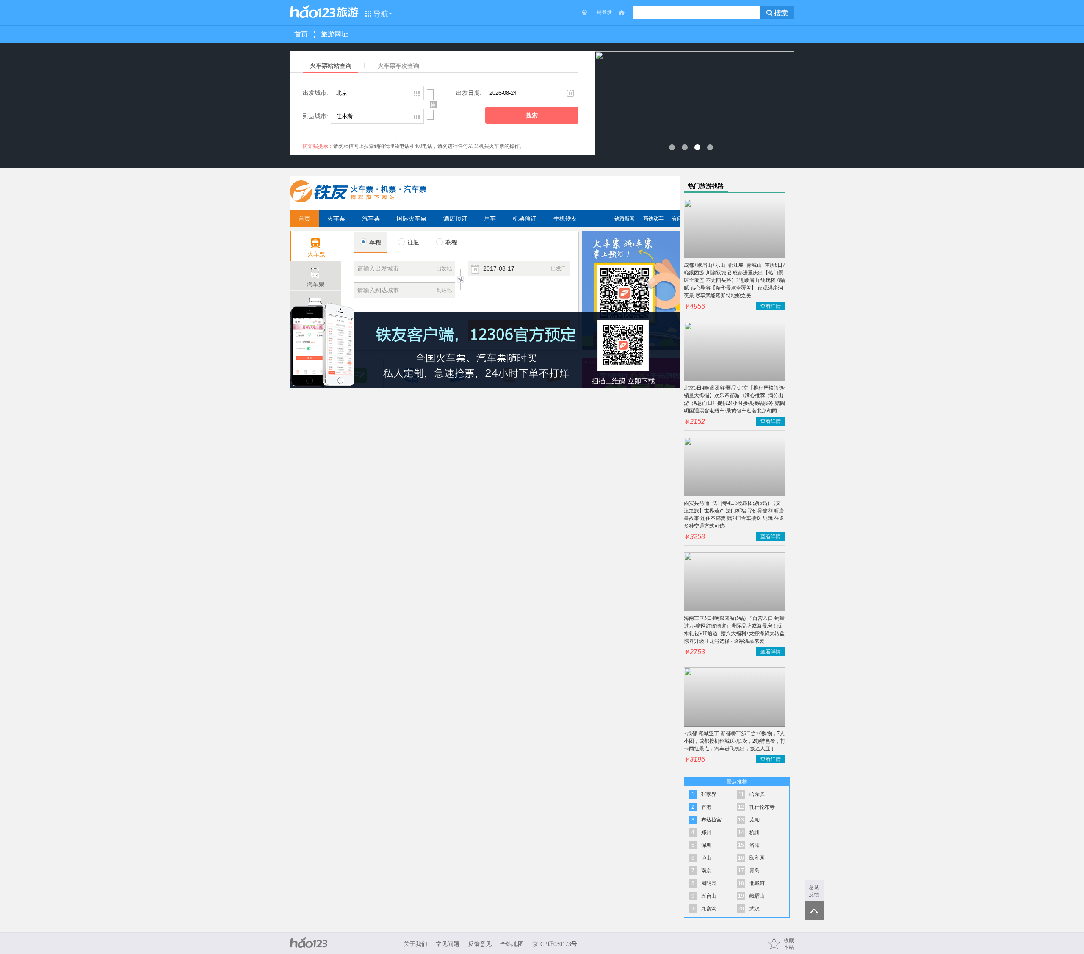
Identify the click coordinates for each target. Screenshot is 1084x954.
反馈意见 (480, 944)
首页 (301, 34)
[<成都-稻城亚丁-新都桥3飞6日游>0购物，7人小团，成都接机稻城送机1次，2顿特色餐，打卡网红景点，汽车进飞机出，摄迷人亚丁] (734, 697)
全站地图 (512, 944)
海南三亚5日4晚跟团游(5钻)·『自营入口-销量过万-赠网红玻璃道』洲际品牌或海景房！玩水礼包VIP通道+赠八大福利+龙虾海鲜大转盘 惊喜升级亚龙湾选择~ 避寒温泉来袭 (734, 629)
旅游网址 (334, 34)
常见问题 (447, 944)
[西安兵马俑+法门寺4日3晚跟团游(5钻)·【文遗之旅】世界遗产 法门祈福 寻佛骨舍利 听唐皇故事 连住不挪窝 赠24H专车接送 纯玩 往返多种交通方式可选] (734, 466)
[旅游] (348, 12)
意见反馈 (814, 891)
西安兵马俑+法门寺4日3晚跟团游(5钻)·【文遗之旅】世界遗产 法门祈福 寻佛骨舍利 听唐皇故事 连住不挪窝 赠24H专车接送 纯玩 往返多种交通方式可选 (734, 514)
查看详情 (770, 306)
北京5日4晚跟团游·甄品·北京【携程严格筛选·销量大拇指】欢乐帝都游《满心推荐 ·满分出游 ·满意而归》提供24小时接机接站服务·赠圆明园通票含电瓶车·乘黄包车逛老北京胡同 (734, 399)
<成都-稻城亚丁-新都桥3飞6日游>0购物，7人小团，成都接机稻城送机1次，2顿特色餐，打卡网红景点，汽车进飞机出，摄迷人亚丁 (734, 741)
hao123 (313, 11)
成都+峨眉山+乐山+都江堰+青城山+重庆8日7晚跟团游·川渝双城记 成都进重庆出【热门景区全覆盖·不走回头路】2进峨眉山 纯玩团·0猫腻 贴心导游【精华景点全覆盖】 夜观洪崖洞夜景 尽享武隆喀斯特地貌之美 (734, 280)
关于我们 (415, 944)
